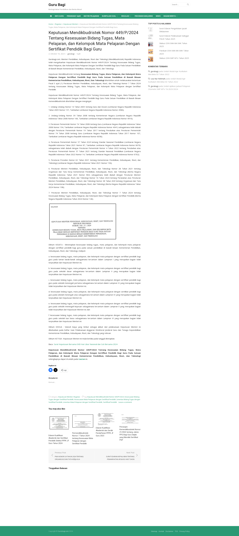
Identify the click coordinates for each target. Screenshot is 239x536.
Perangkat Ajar (74, 16)
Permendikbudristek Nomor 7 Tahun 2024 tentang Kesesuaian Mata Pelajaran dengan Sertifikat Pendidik (82, 438)
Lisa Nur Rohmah (158, 79)
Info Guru (59, 16)
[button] (83, 221)
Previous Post (69, 455)
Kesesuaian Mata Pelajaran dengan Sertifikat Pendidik (95, 399)
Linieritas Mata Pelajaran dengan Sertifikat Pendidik (82, 402)
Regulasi (125, 16)
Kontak (161, 531)
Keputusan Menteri (70, 24)
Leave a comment (125, 402)
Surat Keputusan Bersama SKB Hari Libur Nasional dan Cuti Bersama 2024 (86, 344)
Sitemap (154, 531)
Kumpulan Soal (109, 16)
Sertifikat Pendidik (110, 402)
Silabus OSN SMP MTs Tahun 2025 (174, 58)
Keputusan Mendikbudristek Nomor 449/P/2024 (105, 397)
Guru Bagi (57, 4)
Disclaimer (169, 531)
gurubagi (70, 54)
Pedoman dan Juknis (144, 16)
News (158, 16)
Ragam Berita (170, 16)
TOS (176, 531)
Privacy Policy (184, 531)
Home (51, 24)
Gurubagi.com (63, 531)
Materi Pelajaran (91, 16)
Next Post (120, 455)
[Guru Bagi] (51, 16)
